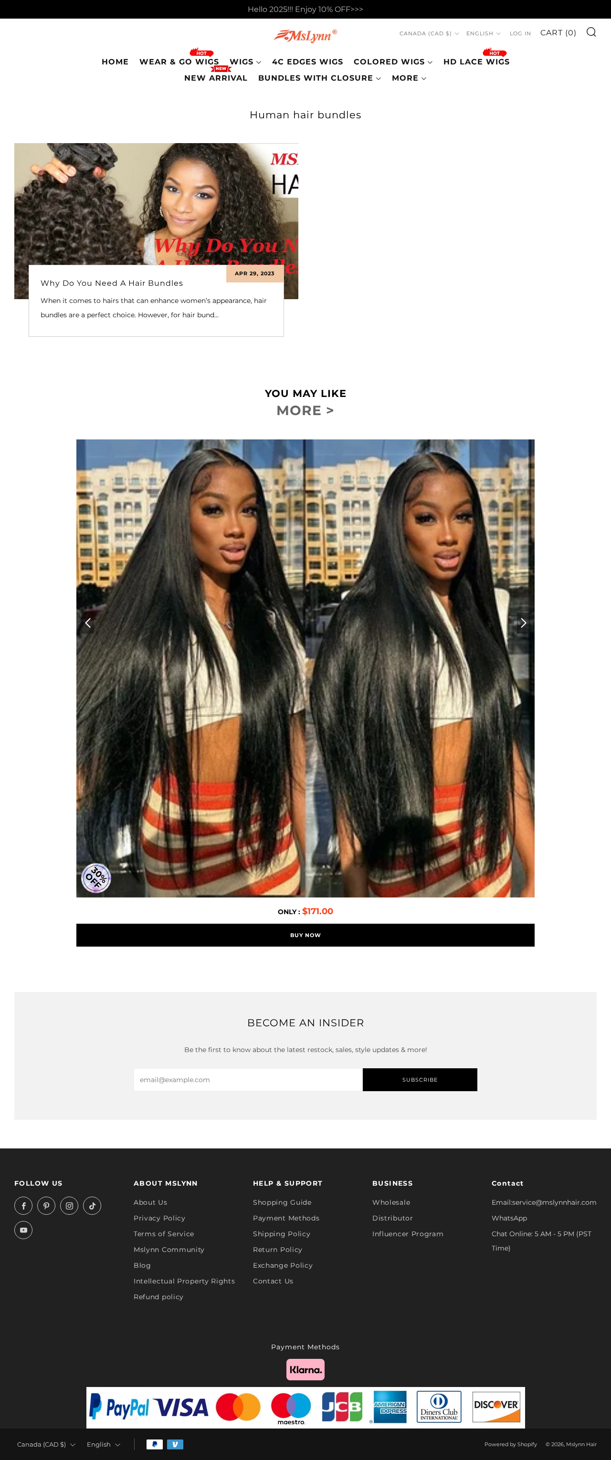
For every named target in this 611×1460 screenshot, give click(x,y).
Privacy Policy (160, 1218)
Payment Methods (286, 1218)
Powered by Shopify (511, 1444)
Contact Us (273, 1281)
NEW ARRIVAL (216, 78)
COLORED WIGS (389, 61)
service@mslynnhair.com (554, 1202)
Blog (142, 1265)
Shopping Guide (282, 1202)
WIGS (241, 61)
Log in (520, 33)
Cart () (558, 32)
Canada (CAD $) (426, 33)
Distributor (392, 1218)
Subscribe (420, 1079)
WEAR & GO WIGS (179, 61)
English (480, 33)
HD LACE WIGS (476, 61)
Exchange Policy (283, 1265)
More (405, 78)
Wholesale (391, 1202)
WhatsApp (509, 1218)
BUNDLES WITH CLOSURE (315, 78)
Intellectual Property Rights (184, 1281)
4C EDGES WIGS (307, 61)
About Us (151, 1202)
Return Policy (278, 1249)
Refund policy (159, 1297)
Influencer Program (408, 1234)
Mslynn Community (169, 1249)
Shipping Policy (282, 1234)
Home (115, 61)
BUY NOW (305, 935)
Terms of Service (164, 1234)
